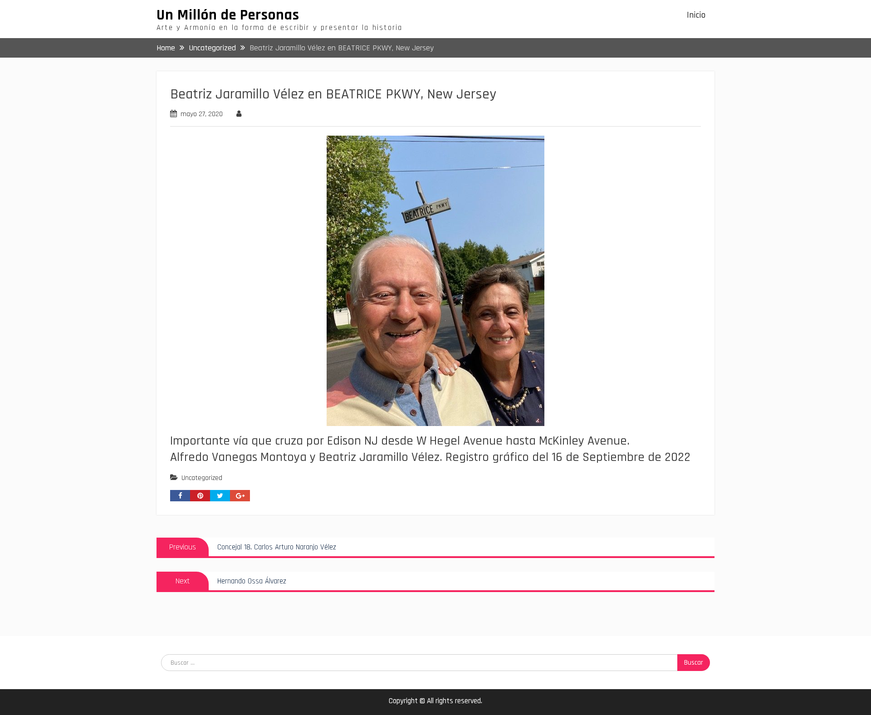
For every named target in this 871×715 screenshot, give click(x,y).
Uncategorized (201, 478)
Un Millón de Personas (228, 14)
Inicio (696, 15)
